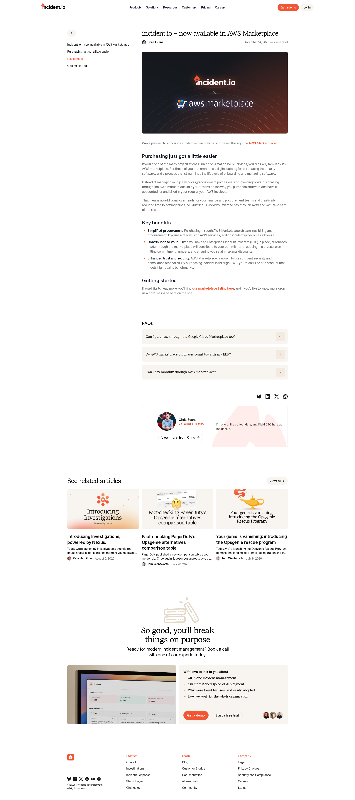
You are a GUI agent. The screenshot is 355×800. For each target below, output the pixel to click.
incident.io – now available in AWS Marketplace (98, 44)
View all (275, 480)
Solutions (152, 7)
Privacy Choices (248, 768)
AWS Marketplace (262, 143)
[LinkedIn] (268, 396)
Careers (220, 7)
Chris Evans (155, 42)
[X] (276, 396)
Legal (241, 762)
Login (307, 7)
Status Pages (134, 781)
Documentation (192, 775)
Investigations (135, 768)
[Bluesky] (259, 396)
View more (178, 437)
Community (189, 788)
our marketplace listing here (213, 288)
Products (135, 7)
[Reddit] (285, 396)
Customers (189, 7)
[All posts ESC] (71, 33)
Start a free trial (227, 715)
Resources (170, 7)
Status (242, 788)
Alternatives (190, 781)
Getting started (77, 66)
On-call (131, 762)
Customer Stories (193, 768)
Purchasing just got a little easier (88, 51)
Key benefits (75, 59)
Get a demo (288, 7)
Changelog (133, 788)
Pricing (206, 7)
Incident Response (138, 775)
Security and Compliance (254, 775)
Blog (185, 762)
